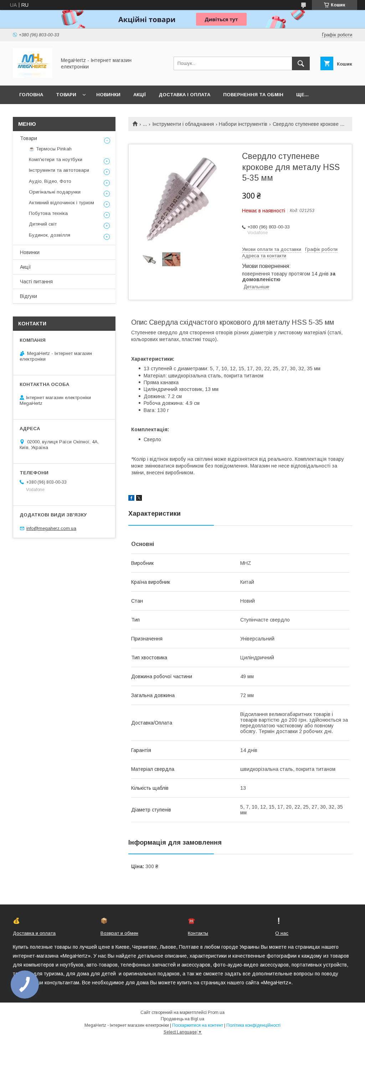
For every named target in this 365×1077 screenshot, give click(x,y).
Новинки (108, 94)
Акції (139, 94)
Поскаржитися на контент (197, 1025)
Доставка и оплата (34, 933)
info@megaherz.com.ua (51, 528)
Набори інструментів (243, 124)
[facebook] (131, 499)
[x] (139, 499)
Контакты (198, 933)
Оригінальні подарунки (55, 192)
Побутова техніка (48, 213)
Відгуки (28, 296)
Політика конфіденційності (253, 1025)
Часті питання (36, 281)
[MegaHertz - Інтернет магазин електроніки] (32, 76)
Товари (66, 94)
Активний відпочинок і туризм (61, 202)
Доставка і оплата (184, 94)
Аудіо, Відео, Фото (50, 181)
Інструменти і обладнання (183, 124)
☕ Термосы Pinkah (50, 148)
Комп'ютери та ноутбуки (55, 159)
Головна (31, 94)
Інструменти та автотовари (59, 170)
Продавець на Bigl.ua (182, 1018)
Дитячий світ (43, 224)
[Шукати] (301, 63)
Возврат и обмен (119, 933)
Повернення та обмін (253, 94)
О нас (281, 933)
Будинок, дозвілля (49, 235)
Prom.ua (216, 1012)
